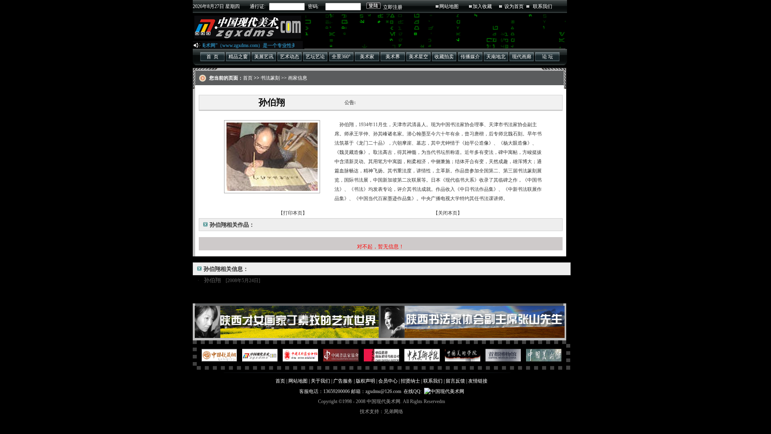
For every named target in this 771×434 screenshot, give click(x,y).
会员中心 (388, 381)
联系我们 (542, 6)
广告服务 (343, 381)
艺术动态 (289, 56)
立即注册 (392, 7)
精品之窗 (238, 56)
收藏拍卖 (444, 56)
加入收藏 (482, 6)
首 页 (212, 56)
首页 (248, 78)
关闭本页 (447, 213)
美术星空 (418, 56)
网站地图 (449, 6)
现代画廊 (521, 56)
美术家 (367, 56)
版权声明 (365, 381)
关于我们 (320, 381)
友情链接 (477, 381)
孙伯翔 (212, 280)
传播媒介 (470, 56)
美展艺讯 (263, 56)
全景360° (341, 56)
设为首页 (514, 6)
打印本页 (292, 213)
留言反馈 (455, 381)
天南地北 (496, 56)
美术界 (393, 56)
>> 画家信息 (293, 78)
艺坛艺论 (315, 56)
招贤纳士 (410, 381)
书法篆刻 (270, 78)
